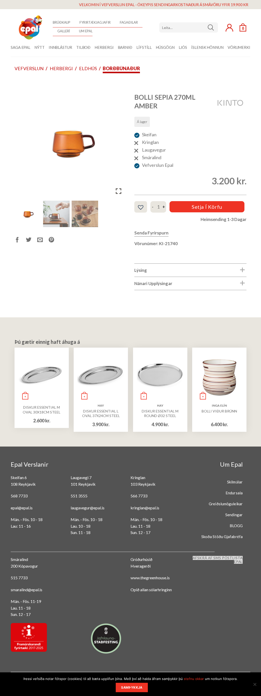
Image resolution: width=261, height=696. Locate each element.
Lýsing (140, 270)
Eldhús (88, 68)
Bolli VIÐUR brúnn (219, 411)
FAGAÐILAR (129, 22)
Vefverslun (29, 68)
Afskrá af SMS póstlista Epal (218, 560)
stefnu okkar (194, 679)
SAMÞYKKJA (131, 687)
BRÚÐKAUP (61, 22)
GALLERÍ (63, 31)
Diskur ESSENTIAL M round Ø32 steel (160, 413)
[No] (254, 686)
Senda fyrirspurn (151, 232)
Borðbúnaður (121, 68)
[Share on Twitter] (31, 240)
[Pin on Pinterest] (54, 240)
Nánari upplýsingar (153, 283)
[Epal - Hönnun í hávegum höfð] (30, 27)
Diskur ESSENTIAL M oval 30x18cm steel (41, 409)
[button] (119, 144)
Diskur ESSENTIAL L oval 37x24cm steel (101, 413)
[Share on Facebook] (20, 240)
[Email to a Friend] (43, 240)
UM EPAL (85, 31)
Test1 (212, 27)
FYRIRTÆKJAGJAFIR (95, 22)
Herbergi (61, 68)
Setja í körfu (207, 207)
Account (229, 27)
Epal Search (188, 27)
